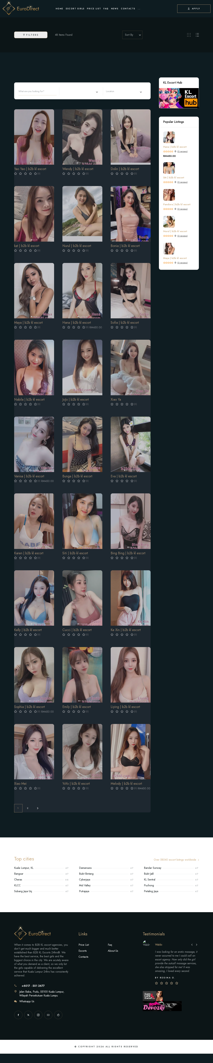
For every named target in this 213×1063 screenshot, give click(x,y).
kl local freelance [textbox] (71, 91)
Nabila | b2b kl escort (29, 399)
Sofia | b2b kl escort (125, 322)
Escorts (83, 951)
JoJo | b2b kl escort (75, 399)
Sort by (129, 35)
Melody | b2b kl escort (126, 783)
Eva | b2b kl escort (124, 476)
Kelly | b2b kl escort (28, 630)
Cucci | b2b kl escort (77, 630)
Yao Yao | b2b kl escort (30, 169)
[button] (18, 136)
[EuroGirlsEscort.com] (153, 996)
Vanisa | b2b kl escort (29, 476)
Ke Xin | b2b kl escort (126, 630)
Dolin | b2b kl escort (125, 169)
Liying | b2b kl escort (125, 706)
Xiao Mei (20, 783)
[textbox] (114, 91)
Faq (110, 945)
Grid (189, 35)
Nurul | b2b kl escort (76, 245)
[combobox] (80, 91)
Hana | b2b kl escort (76, 322)
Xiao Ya (116, 399)
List (197, 35)
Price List (84, 945)
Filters (32, 35)
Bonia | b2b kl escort (125, 245)
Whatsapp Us (26, 1001)
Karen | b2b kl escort (28, 553)
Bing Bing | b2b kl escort (128, 553)
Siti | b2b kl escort (75, 553)
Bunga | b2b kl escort (77, 476)
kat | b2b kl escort (26, 245)
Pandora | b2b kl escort (176, 204)
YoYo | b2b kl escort (76, 783)
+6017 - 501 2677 (33, 986)
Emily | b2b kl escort (76, 706)
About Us (113, 951)
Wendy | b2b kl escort (77, 169)
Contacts (83, 957)
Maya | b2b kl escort (28, 322)
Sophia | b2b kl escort (29, 706)
